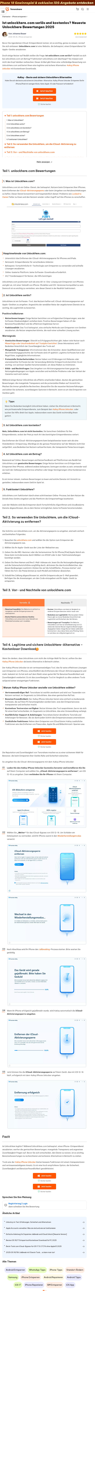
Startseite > (6, 17)
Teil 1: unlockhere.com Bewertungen (25, 115)
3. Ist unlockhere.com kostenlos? (19, 128)
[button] (44, 1290)
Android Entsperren (15, 1270)
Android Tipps (74, 1277)
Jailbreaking (44, 949)
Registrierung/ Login (17, 1203)
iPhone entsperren (25, 37)
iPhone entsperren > (20, 17)
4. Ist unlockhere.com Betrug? (18, 132)
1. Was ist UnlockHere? (15, 120)
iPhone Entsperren (31, 1277)
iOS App (70, 1285)
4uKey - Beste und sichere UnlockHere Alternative (44, 77)
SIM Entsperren (54, 1285)
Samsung (12, 1277)
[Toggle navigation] (86, 9)
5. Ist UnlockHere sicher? (16, 136)
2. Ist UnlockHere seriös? (16, 124)
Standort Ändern (74, 1270)
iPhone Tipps (56, 1270)
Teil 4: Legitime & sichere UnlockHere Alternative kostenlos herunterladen (45, 157)
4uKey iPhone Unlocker (62, 409)
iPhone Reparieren (34, 1285)
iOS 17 (18, 1285)
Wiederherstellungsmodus (69, 836)
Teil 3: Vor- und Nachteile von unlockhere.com (31, 152)
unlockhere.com (24, 540)
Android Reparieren (53, 1277)
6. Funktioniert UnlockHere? (17, 139)
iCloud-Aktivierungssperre (32, 190)
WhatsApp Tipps (37, 1270)
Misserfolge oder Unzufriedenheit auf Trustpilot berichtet (31, 343)
